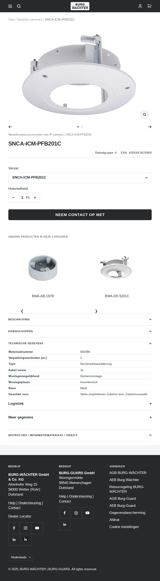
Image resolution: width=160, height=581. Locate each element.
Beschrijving (19, 319)
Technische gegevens (25, 343)
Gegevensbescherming (127, 513)
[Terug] (10, 126)
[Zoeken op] (19, 6)
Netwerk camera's (29, 19)
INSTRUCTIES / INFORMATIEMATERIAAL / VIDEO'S (43, 435)
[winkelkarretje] (149, 6)
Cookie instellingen (124, 527)
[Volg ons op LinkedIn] (14, 539)
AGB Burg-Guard (122, 499)
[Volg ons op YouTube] (37, 528)
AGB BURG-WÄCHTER (127, 473)
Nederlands (19, 557)
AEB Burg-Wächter (124, 480)
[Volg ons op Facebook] (14, 528)
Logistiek (16, 404)
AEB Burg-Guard (122, 506)
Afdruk (114, 520)
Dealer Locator (19, 516)
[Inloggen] (140, 6)
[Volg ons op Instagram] (25, 528)
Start (11, 19)
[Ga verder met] (150, 126)
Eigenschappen (20, 331)
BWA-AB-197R (43, 296)
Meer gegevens (20, 417)
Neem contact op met (80, 215)
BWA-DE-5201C (117, 296)
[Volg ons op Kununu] (25, 539)
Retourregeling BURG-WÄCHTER (126, 489)
